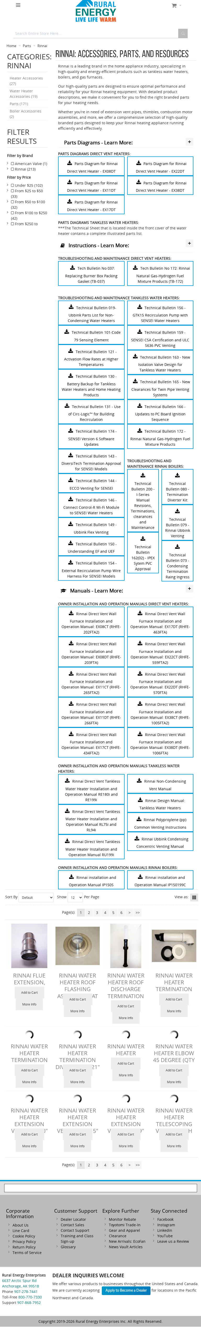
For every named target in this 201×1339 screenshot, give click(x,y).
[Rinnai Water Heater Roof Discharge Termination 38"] (126, 946)
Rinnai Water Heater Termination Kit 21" (29, 1057)
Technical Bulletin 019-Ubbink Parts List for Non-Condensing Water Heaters (92, 314)
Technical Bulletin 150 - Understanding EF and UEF (92, 547)
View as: (182, 896)
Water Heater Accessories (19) (23, 93)
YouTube (165, 1235)
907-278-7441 (26, 1291)
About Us (21, 1225)
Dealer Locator (73, 1219)
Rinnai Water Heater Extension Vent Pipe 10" (29, 1121)
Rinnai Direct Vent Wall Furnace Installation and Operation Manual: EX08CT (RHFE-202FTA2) (91, 623)
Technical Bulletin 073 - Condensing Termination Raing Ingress (177, 565)
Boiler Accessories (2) (25, 114)
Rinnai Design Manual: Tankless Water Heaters (162, 804)
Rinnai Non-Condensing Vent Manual (165, 785)
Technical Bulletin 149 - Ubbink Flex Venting (95, 528)
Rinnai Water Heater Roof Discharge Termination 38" (125, 989)
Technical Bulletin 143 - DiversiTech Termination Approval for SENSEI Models (91, 462)
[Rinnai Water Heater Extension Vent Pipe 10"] (29, 1099)
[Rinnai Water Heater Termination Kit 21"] (29, 1035)
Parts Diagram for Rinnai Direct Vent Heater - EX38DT (161, 186)
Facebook (165, 1219)
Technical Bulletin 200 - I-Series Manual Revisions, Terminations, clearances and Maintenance (143, 505)
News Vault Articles (126, 1246)
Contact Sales (72, 1224)
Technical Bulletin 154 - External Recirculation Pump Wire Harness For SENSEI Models (91, 570)
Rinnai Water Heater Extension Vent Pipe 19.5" (77, 1121)
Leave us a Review (173, 1241)
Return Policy (24, 1247)
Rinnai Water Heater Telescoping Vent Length (174, 1121)
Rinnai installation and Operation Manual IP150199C (160, 881)
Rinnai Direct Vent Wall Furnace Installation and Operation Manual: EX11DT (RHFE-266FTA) (91, 713)
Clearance (117, 1235)
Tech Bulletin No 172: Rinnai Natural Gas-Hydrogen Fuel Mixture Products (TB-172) (163, 275)
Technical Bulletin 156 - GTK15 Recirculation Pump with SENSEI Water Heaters (160, 314)
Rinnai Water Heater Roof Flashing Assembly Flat (77, 986)
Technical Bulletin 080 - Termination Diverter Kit (177, 491)
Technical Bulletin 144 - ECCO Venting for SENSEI (93, 484)
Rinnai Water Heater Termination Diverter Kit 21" (77, 1057)
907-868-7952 (29, 1302)
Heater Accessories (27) (26, 81)
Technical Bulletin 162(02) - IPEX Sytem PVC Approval (143, 557)
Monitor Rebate (122, 1219)
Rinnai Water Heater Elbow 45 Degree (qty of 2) (174, 1057)
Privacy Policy (24, 1241)
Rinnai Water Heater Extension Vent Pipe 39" (125, 1121)
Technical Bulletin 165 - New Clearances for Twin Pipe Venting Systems (160, 388)
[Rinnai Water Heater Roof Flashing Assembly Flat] (77, 946)
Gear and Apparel (124, 1230)
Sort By (11, 896)
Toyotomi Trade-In (125, 1224)
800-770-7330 (30, 1297)
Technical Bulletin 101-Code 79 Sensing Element (96, 336)
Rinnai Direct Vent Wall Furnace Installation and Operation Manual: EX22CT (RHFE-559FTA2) (160, 653)
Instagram (166, 1224)
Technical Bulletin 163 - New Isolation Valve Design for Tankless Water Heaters (164, 363)
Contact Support (75, 1230)
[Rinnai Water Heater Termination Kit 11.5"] (174, 946)
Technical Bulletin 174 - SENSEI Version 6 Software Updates (92, 438)
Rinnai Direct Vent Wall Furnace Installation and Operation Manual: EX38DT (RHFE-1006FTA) (160, 744)
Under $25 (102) (28, 185)
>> (138, 912)
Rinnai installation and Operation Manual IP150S (92, 881)
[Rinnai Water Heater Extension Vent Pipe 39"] (126, 1099)
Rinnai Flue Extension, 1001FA (29, 982)
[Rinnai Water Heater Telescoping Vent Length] (174, 1099)
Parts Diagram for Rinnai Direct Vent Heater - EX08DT (92, 167)
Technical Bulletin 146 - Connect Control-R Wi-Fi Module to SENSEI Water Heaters (91, 506)
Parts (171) (19, 103)
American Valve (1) (30, 163)
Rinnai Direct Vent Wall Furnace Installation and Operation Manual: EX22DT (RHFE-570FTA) (160, 683)
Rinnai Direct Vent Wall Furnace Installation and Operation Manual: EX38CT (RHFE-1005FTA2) (160, 713)
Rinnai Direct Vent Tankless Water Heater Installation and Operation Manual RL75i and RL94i (92, 821)
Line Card (21, 1230)
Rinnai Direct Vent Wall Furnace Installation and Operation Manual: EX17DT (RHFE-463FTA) (160, 623)
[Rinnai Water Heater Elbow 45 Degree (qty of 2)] (174, 1035)
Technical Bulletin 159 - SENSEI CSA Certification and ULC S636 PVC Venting (160, 339)
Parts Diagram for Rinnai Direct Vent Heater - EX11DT (92, 186)
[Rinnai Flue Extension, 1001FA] (29, 946)
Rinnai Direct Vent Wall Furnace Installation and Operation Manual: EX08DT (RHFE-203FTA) (91, 653)
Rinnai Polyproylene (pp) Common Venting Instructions (160, 823)
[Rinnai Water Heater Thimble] (126, 1035)
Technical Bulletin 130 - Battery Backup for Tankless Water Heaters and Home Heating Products (91, 385)
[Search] (183, 33)
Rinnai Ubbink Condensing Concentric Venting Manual (162, 843)
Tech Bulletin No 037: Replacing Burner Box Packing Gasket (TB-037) (91, 275)
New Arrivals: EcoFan (127, 1241)
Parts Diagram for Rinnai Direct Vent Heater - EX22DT (161, 167)
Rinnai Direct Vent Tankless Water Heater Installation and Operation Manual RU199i (92, 848)
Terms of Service (27, 1252)
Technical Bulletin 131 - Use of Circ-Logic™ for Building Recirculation (94, 413)
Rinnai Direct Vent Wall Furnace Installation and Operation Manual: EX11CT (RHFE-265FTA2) (91, 683)
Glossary (68, 1246)
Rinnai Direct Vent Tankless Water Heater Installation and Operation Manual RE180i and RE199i (92, 790)
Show (61, 896)
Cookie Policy (24, 1236)
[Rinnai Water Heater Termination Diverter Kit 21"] (77, 1035)
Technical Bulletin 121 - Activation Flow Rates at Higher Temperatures (91, 358)
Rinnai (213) (25, 169)
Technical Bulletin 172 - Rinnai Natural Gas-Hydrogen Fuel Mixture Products (160, 438)
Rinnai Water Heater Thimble (125, 1053)
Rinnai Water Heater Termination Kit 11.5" (174, 986)
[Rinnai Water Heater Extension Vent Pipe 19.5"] (77, 1099)
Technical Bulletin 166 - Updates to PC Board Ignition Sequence (160, 413)
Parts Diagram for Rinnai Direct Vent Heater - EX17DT (92, 206)
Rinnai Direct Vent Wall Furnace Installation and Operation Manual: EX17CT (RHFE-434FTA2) (91, 744)
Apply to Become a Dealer (126, 1290)
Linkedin (164, 1230)
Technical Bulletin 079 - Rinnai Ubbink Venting (177, 527)
